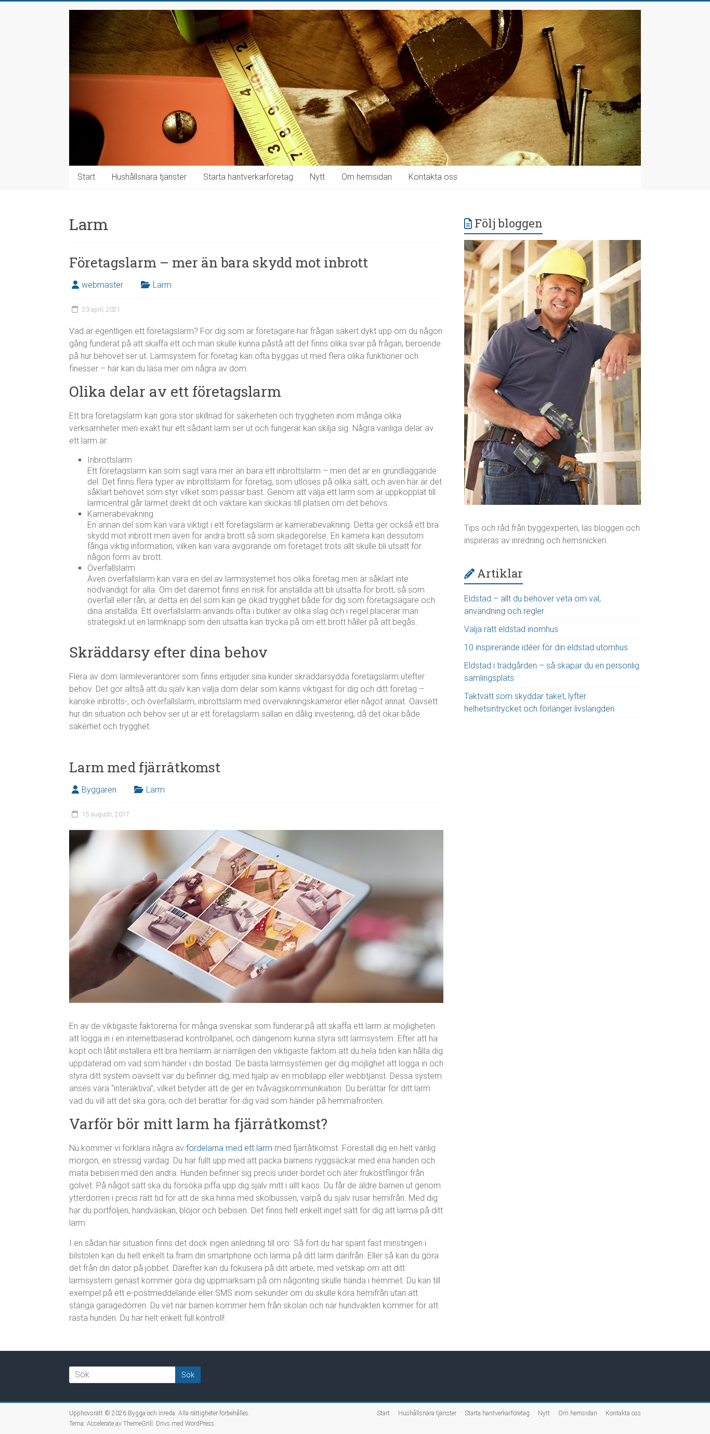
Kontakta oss (433, 177)
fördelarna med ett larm (229, 1148)
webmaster (102, 285)
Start (86, 177)
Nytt (317, 177)
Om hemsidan (366, 177)
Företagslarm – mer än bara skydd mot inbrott (218, 262)
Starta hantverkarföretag (248, 177)
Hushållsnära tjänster (149, 177)
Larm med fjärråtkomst (144, 767)
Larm (162, 285)
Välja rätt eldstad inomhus (511, 629)
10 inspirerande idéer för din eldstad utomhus (546, 647)
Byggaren (99, 790)
